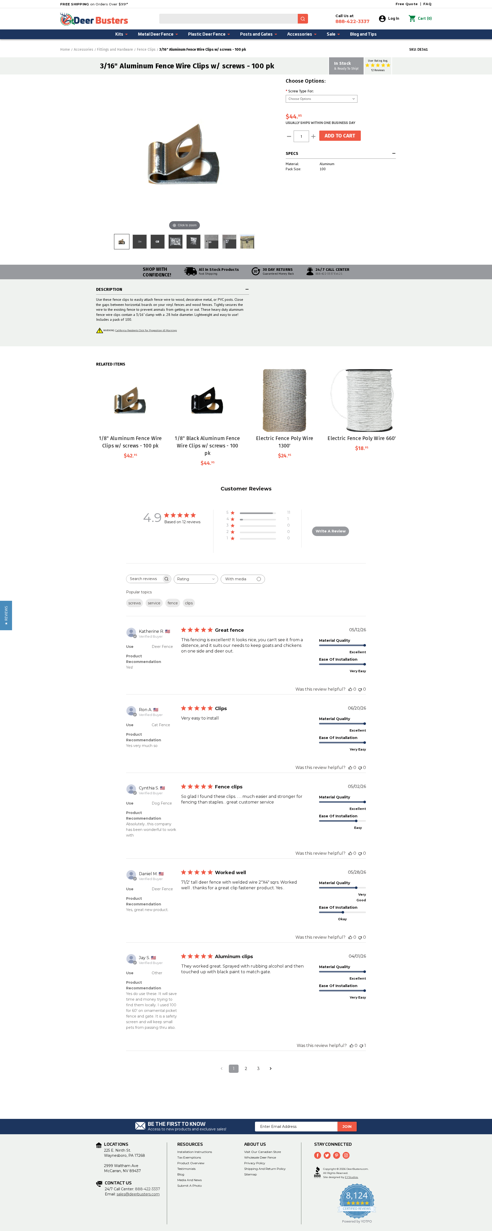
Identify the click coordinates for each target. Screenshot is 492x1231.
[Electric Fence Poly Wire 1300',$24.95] (284, 400)
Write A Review (331, 531)
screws (134, 603)
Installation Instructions (194, 1152)
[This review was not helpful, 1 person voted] (361, 1045)
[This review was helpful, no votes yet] (350, 689)
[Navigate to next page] (270, 1069)
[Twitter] (327, 1155)
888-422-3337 (147, 1189)
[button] (6, 615)
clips (189, 603)
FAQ (427, 4)
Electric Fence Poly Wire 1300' (284, 441)
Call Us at (352, 19)
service (154, 603)
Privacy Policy (254, 1163)
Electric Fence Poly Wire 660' (361, 438)
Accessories (299, 34)
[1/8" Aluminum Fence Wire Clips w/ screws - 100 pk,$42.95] (130, 400)
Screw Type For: (299, 91)
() (425, 18)
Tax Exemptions (189, 1157)
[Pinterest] (336, 1155)
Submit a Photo (189, 1185)
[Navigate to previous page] (221, 1069)
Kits (119, 34)
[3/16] (121, 241)
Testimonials (186, 1169)
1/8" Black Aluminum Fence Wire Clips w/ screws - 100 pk (207, 445)
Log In (393, 18)
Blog (180, 1174)
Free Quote (407, 4)
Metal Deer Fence (155, 34)
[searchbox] (144, 579)
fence (173, 603)
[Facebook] (317, 1155)
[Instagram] (346, 1155)
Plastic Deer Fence (206, 34)
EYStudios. (351, 1177)
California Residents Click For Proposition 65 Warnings (146, 330)
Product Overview (190, 1163)
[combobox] (233, 19)
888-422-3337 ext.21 (328, 273)
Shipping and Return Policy (265, 1169)
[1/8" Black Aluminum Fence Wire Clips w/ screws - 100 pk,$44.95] (207, 400)
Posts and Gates (256, 34)
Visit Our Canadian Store (262, 1152)
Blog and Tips (363, 34)
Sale (331, 34)
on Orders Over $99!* (94, 4)
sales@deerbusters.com (138, 1194)
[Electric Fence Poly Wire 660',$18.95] (361, 400)
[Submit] (303, 19)
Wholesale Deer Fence (260, 1157)
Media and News (189, 1180)
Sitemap (250, 1174)
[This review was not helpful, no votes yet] (360, 689)
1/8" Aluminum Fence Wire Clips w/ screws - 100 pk (130, 441)
